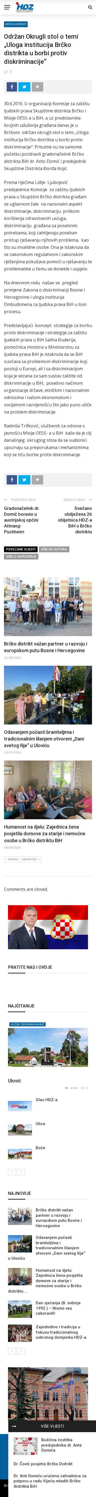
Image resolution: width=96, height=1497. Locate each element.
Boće (40, 1147)
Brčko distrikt (15, 24)
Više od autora (54, 549)
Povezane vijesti (20, 549)
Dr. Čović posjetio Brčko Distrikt (43, 1463)
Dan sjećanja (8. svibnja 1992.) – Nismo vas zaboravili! (58, 1308)
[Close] (14, 1426)
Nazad (13, 859)
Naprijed (30, 859)
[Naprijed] (21, 1172)
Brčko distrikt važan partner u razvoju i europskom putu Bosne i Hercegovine (59, 1218)
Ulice (40, 1123)
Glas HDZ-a (47, 1099)
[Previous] (12, 1172)
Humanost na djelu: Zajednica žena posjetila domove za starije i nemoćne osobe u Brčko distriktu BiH (44, 833)
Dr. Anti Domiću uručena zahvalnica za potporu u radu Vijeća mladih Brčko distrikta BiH (50, 1481)
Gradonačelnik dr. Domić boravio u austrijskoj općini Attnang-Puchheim (21, 520)
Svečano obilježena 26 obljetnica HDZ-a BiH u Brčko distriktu (75, 520)
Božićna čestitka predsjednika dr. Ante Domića (61, 1445)
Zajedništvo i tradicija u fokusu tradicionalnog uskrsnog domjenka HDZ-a (61, 1332)
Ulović (14, 1081)
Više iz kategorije (21, 556)
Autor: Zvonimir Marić (27, 1024)
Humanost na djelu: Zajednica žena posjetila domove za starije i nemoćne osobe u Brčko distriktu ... (45, 1281)
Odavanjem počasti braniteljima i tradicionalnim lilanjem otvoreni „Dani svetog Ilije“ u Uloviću (44, 738)
